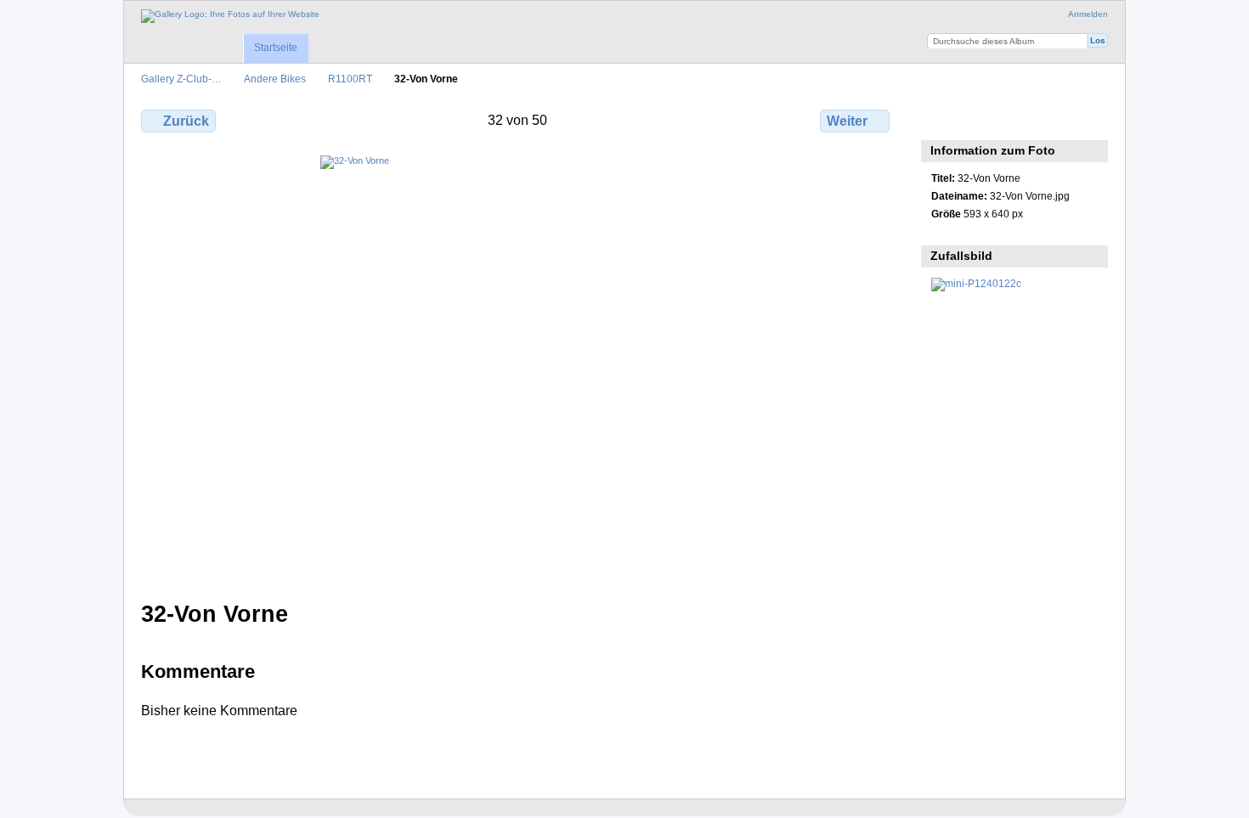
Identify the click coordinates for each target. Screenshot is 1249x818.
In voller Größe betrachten (940, 119)
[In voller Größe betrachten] (517, 367)
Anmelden (1088, 14)
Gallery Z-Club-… (181, 78)
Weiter (847, 121)
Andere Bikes (275, 78)
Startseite (275, 48)
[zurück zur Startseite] (230, 16)
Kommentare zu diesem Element (976, 119)
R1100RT (350, 78)
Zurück (186, 121)
